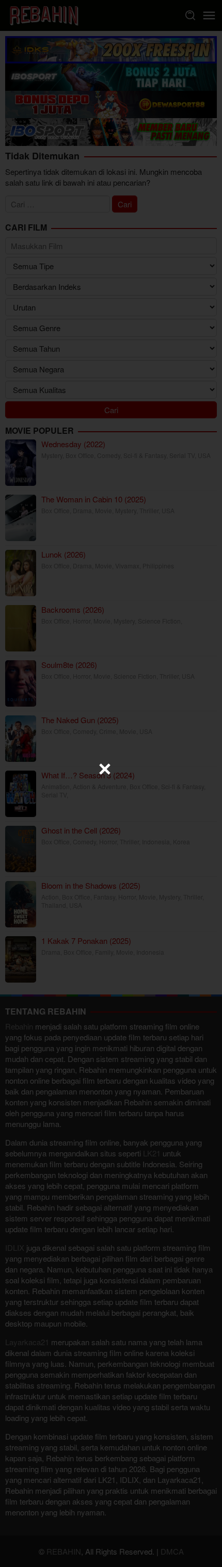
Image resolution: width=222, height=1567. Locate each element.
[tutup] (105, 769)
